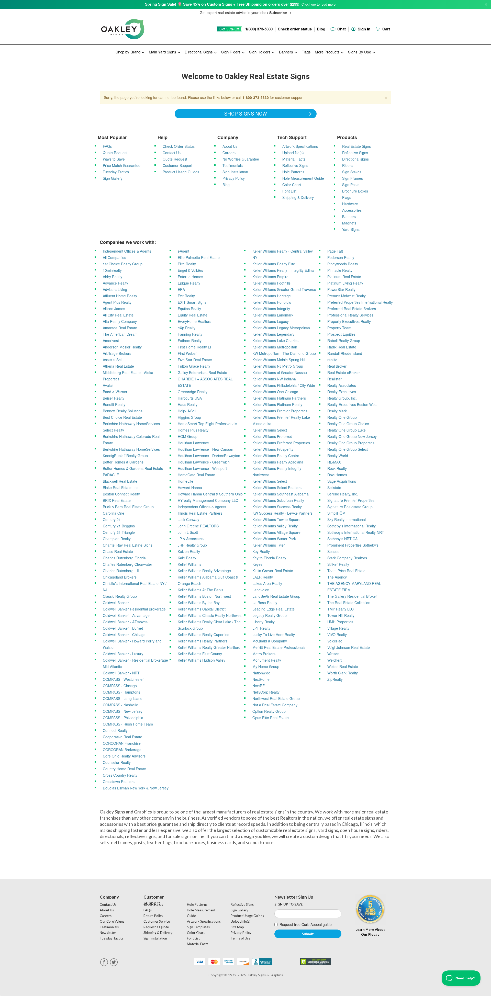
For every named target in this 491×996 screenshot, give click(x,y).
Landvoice (260, 589)
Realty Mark (337, 410)
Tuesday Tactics (116, 171)
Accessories (352, 210)
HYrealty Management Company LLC (208, 500)
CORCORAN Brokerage (122, 749)
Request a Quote (156, 927)
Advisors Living (115, 289)
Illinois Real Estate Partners (200, 513)
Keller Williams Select (269, 430)
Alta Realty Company (120, 321)
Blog (321, 29)
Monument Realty (266, 660)
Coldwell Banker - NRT (121, 672)
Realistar (334, 378)
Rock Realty (337, 468)
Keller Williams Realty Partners (202, 640)
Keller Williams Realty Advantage (204, 570)
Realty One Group (342, 417)
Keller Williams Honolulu (271, 302)
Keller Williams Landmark (272, 315)
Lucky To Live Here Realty (273, 634)
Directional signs (355, 159)
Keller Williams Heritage (271, 295)
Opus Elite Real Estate (270, 717)
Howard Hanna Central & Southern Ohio (210, 493)
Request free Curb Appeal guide (306, 924)
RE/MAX (334, 462)
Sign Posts (350, 184)
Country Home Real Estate (124, 768)
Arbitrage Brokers (117, 353)
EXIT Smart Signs (192, 302)
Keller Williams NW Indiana (274, 378)
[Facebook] (104, 962)
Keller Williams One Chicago (275, 391)
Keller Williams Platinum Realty (277, 404)
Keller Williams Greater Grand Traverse (284, 289)
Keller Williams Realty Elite (273, 263)
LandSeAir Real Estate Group (276, 596)
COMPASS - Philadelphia (123, 717)
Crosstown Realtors (119, 781)
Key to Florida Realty (269, 557)
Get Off (229, 28)
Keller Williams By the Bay (199, 602)
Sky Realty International (346, 519)
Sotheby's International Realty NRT (355, 532)
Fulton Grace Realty (194, 366)
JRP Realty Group (192, 545)
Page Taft (335, 251)
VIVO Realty (337, 634)
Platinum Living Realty (345, 283)
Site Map (237, 927)
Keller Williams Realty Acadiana (277, 462)
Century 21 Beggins (119, 525)
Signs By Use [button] (360, 51)
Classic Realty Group (120, 596)
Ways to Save (114, 159)
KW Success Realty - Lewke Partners (282, 513)
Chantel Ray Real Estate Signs (127, 545)
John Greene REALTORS (198, 525)
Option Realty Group (269, 711)
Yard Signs (351, 229)
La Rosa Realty (264, 602)
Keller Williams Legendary (273, 334)
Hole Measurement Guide (303, 178)
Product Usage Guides (181, 171)
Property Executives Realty (349, 321)
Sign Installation (235, 171)
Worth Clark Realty (342, 672)
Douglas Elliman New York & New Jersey (136, 787)
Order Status (153, 904)
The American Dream (120, 334)
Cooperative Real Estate (122, 736)
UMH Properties (340, 621)
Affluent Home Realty (120, 295)
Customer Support (177, 165)
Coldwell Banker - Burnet (123, 628)
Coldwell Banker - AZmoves (125, 621)
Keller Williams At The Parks (200, 589)
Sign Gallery (112, 178)
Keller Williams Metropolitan (274, 346)
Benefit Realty (114, 404)
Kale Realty (187, 557)
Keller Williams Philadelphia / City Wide (283, 385)
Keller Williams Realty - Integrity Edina (283, 270)
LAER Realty (262, 577)
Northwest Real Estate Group (276, 698)
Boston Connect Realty (121, 493)
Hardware (350, 203)
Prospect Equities (341, 334)
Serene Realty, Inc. (342, 493)
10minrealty (112, 270)
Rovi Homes (337, 474)
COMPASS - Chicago (120, 685)
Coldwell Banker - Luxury (123, 653)
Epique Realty (189, 283)
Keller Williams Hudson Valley (201, 660)
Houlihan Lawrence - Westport (202, 468)
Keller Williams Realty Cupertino (203, 634)
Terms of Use (240, 938)
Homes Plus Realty (193, 430)
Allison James (114, 308)
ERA (181, 289)
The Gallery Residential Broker (352, 596)
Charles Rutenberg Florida (124, 557)
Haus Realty (187, 404)
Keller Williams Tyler (268, 545)
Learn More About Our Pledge (370, 931)
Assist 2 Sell (112, 359)
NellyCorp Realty (266, 692)
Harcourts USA (190, 398)
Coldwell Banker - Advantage (126, 615)
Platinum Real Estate (344, 276)
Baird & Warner (115, 391)
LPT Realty (261, 628)
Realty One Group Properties (350, 442)
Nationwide (261, 672)
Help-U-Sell (187, 410)
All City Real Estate (118, 315)
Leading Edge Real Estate (273, 609)
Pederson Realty (340, 257)
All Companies (114, 257)
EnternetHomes (190, 276)
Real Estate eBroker (343, 372)
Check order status (295, 29)
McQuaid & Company (269, 640)
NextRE (258, 685)
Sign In (363, 29)
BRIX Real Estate (117, 500)
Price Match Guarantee (121, 165)
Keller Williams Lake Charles (275, 340)
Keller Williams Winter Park (274, 538)
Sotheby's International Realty (351, 525)
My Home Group (265, 666)
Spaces (333, 551)
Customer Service (156, 921)
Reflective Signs (295, 165)
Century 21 (112, 519)
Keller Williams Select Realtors (277, 487)
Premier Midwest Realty (346, 295)
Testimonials (232, 165)
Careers (229, 152)
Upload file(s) (293, 152)
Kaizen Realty (189, 551)
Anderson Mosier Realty (122, 346)
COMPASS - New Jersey (122, 711)
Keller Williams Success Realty (277, 506)
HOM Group (187, 436)
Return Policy (153, 916)
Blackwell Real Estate (120, 481)
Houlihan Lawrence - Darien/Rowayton (209, 455)
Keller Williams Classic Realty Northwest (210, 615)
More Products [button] (328, 51)
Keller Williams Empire (270, 276)
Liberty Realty (263, 621)
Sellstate (334, 487)
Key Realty (261, 551)
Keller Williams (189, 564)
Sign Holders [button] (260, 51)
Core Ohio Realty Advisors (124, 756)
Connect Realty (115, 730)
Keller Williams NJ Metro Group (277, 366)
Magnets (349, 222)
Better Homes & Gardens (123, 462)
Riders (347, 165)
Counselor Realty (117, 762)
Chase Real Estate (118, 551)
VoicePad (334, 640)
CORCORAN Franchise (122, 743)
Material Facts (293, 159)
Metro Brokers (263, 653)
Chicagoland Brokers (120, 577)
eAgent (183, 251)
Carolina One (113, 513)
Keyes (257, 564)
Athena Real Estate (118, 366)
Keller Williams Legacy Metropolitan (281, 327)
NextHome (261, 679)
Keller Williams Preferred (272, 436)
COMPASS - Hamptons (121, 692)
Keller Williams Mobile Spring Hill (278, 359)
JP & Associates (191, 538)
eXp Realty (186, 327)
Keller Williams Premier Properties (279, 410)
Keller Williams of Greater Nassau (279, 372)
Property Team (339, 327)
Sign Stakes (351, 171)
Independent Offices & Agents (127, 251)
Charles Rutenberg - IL (121, 570)
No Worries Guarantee (240, 159)
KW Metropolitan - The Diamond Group (284, 353)
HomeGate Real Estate (196, 474)
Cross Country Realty (120, 775)
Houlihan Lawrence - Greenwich (204, 462)
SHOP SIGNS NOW (245, 114)
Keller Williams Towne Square (276, 519)
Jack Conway (188, 519)
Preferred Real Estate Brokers (351, 308)
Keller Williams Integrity (271, 308)
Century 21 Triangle (119, 532)
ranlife (332, 359)
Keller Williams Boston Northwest (204, 596)
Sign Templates (198, 927)
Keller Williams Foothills (271, 283)
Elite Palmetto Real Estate (199, 257)
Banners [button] (286, 51)
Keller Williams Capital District (202, 609)
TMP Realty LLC (340, 609)
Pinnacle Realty (339, 270)
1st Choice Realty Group (122, 263)
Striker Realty (338, 564)
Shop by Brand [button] (128, 51)
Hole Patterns (293, 171)
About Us (229, 146)
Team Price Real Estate (346, 570)
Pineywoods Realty (342, 263)
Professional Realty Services (350, 315)
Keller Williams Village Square (276, 532)
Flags (306, 51)
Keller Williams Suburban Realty (278, 500)
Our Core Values (112, 921)
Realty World (337, 455)
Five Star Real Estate (195, 359)
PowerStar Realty (341, 289)
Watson (333, 653)
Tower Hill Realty (340, 615)
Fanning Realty (190, 334)
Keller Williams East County (200, 653)
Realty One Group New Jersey (352, 436)
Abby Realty (112, 276)
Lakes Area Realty (267, 583)
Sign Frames (352, 178)
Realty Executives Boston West (352, 404)
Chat (341, 29)
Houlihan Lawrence (193, 442)
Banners (349, 216)
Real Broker (337, 366)
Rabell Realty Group (343, 340)
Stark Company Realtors (347, 557)
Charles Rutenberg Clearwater (127, 564)
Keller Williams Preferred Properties (281, 442)
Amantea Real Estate (120, 327)
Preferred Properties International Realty (360, 302)
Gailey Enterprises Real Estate (202, 372)
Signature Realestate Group (350, 506)
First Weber (187, 353)
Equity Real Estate (192, 315)
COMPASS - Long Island (122, 698)
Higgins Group (189, 417)
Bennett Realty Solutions (122, 410)
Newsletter (108, 933)
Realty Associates (341, 385)
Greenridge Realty (192, 391)
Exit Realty (186, 295)
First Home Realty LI (194, 346)
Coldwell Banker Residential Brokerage (134, 609)
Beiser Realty (113, 398)
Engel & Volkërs (190, 270)
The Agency (337, 577)
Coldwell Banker (116, 602)
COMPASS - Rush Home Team (128, 724)
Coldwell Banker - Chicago (124, 634)
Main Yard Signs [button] (163, 51)
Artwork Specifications (300, 146)
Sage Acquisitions (341, 481)
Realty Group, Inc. (342, 398)
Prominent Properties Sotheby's (352, 545)
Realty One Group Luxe (346, 430)
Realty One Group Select (347, 449)
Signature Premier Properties (350, 500)
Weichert (334, 660)
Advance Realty (115, 283)
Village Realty (338, 628)
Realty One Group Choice (348, 423)
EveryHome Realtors (194, 321)
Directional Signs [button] (199, 51)
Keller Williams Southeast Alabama (280, 493)
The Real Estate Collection (348, 602)
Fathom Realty (190, 340)
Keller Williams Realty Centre (275, 455)
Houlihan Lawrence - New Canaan (205, 449)
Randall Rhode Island (344, 353)
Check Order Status (179, 146)
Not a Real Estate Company (274, 704)
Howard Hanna (190, 487)
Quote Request (115, 152)
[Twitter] (113, 962)
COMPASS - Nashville (120, 704)
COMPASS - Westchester (123, 679)
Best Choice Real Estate (122, 417)
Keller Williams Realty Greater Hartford (209, 647)
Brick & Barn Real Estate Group (128, 506)
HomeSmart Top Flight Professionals (207, 423)
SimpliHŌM (336, 513)
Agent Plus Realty (117, 302)
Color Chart (291, 184)
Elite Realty (187, 263)
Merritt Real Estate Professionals (278, 647)
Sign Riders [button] (231, 51)
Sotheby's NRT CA (342, 538)
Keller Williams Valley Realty (275, 525)
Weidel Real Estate (342, 666)
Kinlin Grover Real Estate (272, 570)
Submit (308, 934)
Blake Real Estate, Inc (120, 487)
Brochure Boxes (355, 191)
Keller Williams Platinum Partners (279, 398)
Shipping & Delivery (298, 197)
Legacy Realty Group (269, 615)
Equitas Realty (189, 308)
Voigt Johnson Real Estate (348, 647)
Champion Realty (117, 538)
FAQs (107, 146)
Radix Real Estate (341, 346)
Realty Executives (341, 391)
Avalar (108, 385)
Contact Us (172, 152)
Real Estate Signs (356, 146)
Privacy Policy (233, 178)
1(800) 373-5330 (259, 29)
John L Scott (188, 532)
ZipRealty (335, 679)
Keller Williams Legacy (270, 321)
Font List (289, 191)
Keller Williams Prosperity (272, 449)
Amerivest (111, 340)
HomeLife (185, 481)
